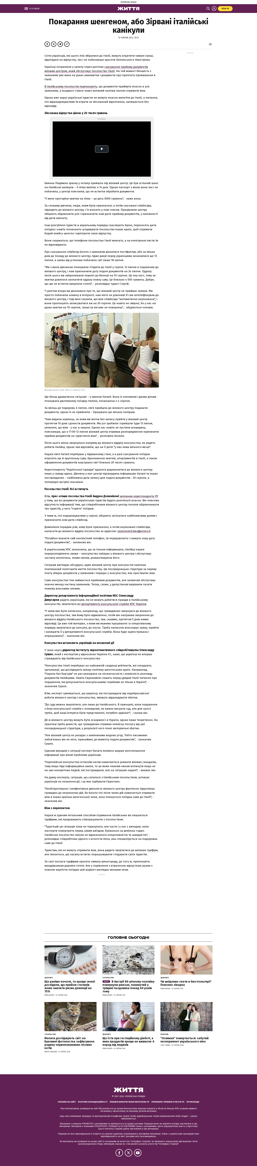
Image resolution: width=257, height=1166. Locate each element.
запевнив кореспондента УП (139, 496)
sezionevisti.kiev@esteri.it (133, 531)
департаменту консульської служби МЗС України (113, 604)
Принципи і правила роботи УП (167, 1102)
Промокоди (193, 1102)
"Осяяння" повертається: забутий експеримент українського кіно (184, 1039)
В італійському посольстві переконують (70, 86)
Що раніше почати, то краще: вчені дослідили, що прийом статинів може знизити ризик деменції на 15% (69, 986)
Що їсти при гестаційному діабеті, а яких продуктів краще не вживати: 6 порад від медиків (128, 1041)
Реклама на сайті (67, 1102)
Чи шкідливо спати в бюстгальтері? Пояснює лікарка (185, 983)
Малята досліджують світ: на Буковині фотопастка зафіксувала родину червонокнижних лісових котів (69, 1043)
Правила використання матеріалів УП (129, 1102)
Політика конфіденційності (92, 1102)
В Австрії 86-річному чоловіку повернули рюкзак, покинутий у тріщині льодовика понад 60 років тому (128, 986)
